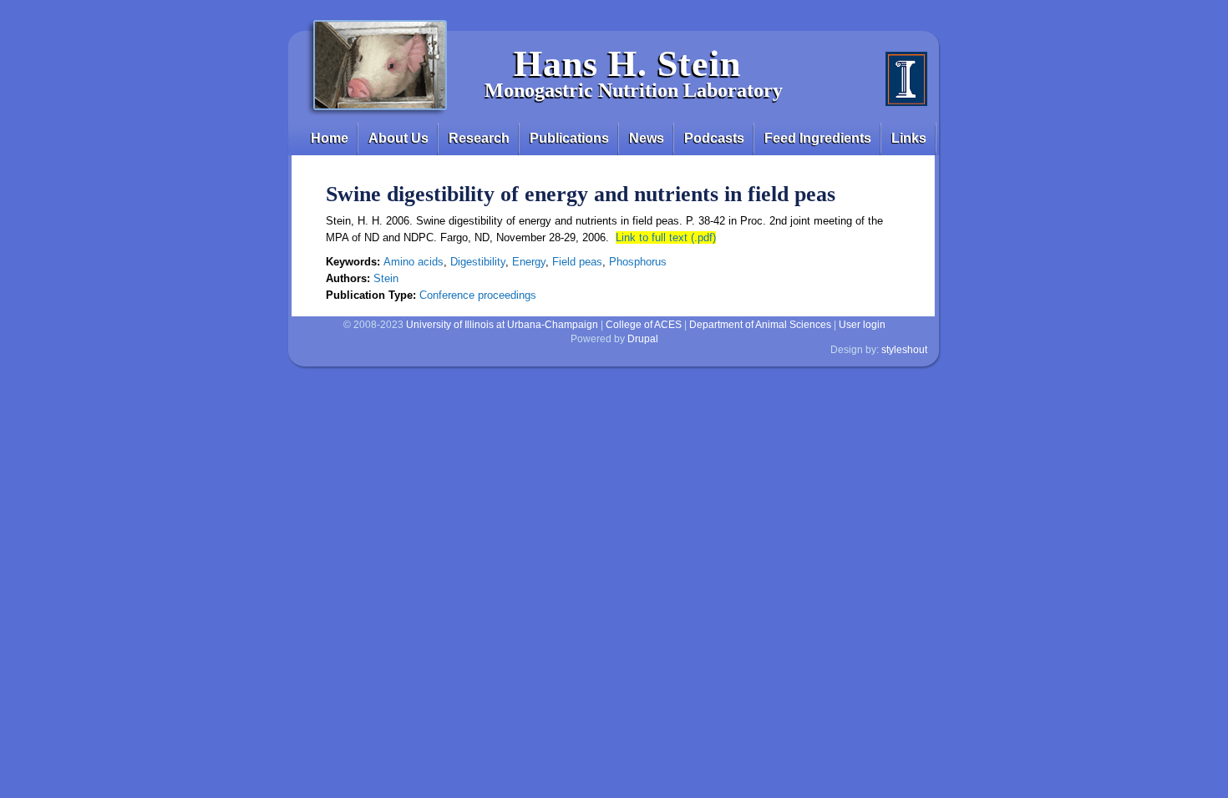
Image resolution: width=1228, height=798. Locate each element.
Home (329, 138)
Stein (385, 278)
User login (862, 325)
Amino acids (413, 261)
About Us (398, 138)
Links (908, 138)
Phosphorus (638, 261)
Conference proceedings (477, 295)
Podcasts (714, 138)
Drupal (642, 339)
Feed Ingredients (817, 138)
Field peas (577, 261)
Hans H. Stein (627, 63)
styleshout (904, 350)
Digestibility (477, 261)
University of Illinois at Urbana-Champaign (502, 325)
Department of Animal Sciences (760, 325)
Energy (528, 261)
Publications (569, 138)
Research (479, 138)
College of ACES (644, 325)
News (646, 138)
